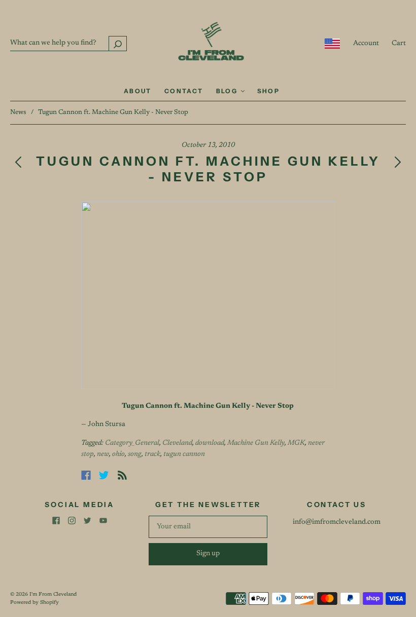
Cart (399, 43)
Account (366, 43)
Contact (183, 91)
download (209, 443)
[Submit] (118, 43)
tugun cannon (184, 454)
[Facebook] (86, 475)
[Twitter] (104, 475)
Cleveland (177, 443)
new (103, 454)
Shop (268, 91)
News (18, 112)
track (152, 454)
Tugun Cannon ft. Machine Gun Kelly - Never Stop (208, 406)
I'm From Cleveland (53, 594)
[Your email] (208, 527)
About (138, 91)
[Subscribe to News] (122, 475)
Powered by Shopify (34, 602)
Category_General (132, 443)
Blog (228, 91)
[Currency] (332, 43)
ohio (118, 454)
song (135, 454)
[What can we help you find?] (68, 43)
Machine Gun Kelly (256, 443)
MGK (296, 443)
